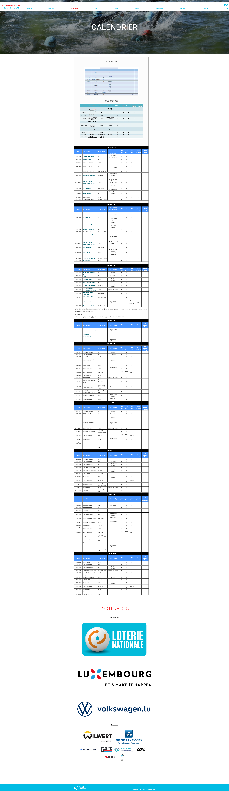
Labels (137, 9)
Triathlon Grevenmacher (89, 282)
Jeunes (116, 9)
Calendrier (74, 9)
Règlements (159, 9)
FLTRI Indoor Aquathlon (89, 272)
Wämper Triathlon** (88, 302)
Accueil (29, 9)
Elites (95, 9)
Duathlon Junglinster (88, 279)
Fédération (182, 9)
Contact (205, 9)
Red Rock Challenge (88, 337)
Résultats (51, 9)
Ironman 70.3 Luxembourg (89, 285)
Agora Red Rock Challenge (89, 305)
